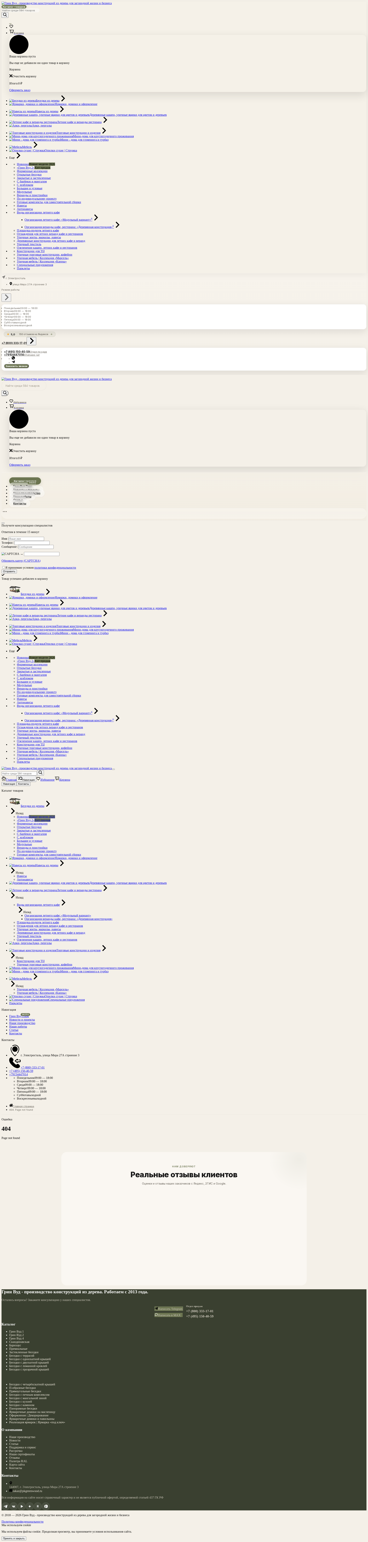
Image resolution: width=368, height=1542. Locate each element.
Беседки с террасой (21, 1355)
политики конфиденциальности (55, 567)
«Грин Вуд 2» (25, 167)
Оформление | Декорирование (28, 1415)
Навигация (9, 783)
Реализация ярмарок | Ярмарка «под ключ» (37, 1422)
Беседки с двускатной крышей (29, 1362)
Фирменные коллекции (32, 171)
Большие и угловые (29, 188)
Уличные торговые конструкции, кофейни (44, 254)
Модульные (24, 191)
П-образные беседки (22, 1387)
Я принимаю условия (40, 567)
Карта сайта (17, 1464)
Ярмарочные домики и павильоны (31, 1418)
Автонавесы (25, 209)
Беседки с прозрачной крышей (29, 1369)
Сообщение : (10, 546)
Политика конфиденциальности (23, 1521)
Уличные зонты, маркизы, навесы (39, 237)
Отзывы (14, 1457)
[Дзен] (30, 1506)
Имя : (5, 538)
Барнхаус (15, 1345)
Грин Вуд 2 (16, 1335)
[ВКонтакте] (14, 1506)
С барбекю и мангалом (32, 181)
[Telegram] (6, 1506)
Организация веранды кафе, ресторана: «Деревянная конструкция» (69, 227)
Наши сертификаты (22, 1454)
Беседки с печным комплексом (29, 1394)
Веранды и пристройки (32, 195)
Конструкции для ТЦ (31, 251)
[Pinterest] (46, 1506)
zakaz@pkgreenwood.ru (27, 1491)
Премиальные (18, 1348)
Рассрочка (15, 1450)
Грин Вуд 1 (16, 1331)
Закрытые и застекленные (34, 178)
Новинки (23, 164)
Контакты (19, 503)
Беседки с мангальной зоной (28, 1398)
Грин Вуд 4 (16, 1338)
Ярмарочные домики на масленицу (32, 1412)
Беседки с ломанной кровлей (28, 1366)
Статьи (13, 1444)
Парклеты (23, 268)
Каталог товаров (14, 6)
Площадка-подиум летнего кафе (38, 230)
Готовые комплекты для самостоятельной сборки (49, 202)
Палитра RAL (18, 1461)
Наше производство (22, 1437)
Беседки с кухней (20, 1401)
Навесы (22, 205)
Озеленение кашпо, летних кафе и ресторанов (47, 247)
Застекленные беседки (24, 1352)
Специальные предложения (35, 265)
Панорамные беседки (23, 1408)
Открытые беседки (29, 174)
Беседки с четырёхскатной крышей (32, 1384)
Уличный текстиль (29, 244)
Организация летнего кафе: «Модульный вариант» (58, 219)
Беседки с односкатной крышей (30, 1359)
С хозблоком (25, 184)
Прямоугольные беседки (25, 1391)
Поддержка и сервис (22, 1447)
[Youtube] (22, 1506)
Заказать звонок (16, 366)
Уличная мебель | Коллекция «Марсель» (43, 258)
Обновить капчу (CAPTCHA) (21, 560)
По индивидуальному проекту (37, 198)
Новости (15, 1440)
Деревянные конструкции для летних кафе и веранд (51, 240)
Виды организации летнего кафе (38, 212)
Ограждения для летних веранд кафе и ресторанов (50, 233)
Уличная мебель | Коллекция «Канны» (42, 261)
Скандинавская (19, 1341)
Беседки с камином (21, 1405)
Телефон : (8, 542)
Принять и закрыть (14, 1538)
